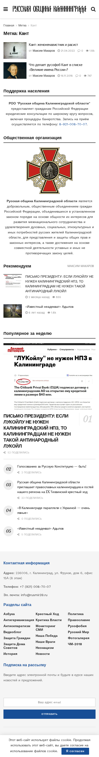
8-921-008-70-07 (73, 124)
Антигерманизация (18, 620)
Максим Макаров (44, 50)
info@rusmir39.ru (34, 595)
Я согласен (75, 751)
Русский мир (78, 632)
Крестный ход (47, 614)
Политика (76, 614)
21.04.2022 (67, 50)
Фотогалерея (78, 638)
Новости (43, 654)
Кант (34, 25)
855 (58, 297)
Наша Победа (47, 636)
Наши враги (45, 642)
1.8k (92, 50)
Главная (8, 25)
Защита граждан (16, 638)
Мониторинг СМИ (45, 627)
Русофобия (77, 626)
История (10, 654)
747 (89, 75)
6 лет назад (36, 312)
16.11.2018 (66, 75)
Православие (79, 620)
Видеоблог (12, 632)
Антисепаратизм (16, 626)
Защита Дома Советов (14, 646)
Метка (22, 25)
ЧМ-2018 (75, 644)
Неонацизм (45, 648)
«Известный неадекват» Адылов (49, 307)
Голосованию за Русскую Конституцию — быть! (51, 466)
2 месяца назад (39, 297)
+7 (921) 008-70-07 (35, 586)
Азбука (9, 614)
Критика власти (49, 620)
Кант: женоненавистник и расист (53, 44)
